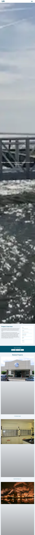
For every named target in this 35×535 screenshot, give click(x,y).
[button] (32, 1)
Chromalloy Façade (17, 416)
